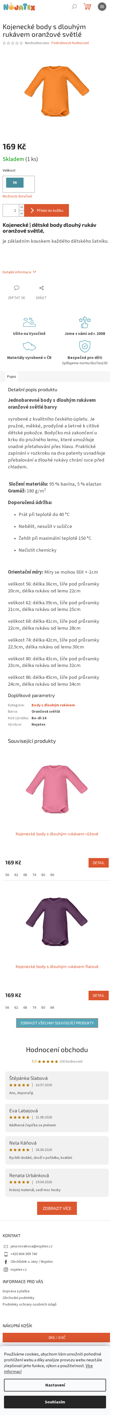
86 (52, 875)
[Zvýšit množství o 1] (21, 207)
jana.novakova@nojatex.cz (31, 1246)
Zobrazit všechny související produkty (57, 1023)
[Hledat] (74, 6)
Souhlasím (55, 1402)
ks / (57, 1337)
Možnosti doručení (17, 196)
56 (7, 875)
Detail (98, 862)
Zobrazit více (57, 1208)
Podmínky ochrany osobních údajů (29, 1304)
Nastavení (55, 1385)
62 (16, 875)
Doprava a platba (16, 1291)
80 (43, 875)
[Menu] (102, 6)
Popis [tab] (11, 376)
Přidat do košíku (50, 210)
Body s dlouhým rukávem (53, 705)
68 (25, 875)
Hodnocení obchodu (57, 1049)
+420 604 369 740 (24, 1254)
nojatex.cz (19, 1269)
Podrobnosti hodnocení (70, 43)
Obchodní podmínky (18, 1298)
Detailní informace (17, 272)
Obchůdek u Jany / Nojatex (32, 1261)
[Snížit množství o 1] (21, 213)
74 (34, 875)
